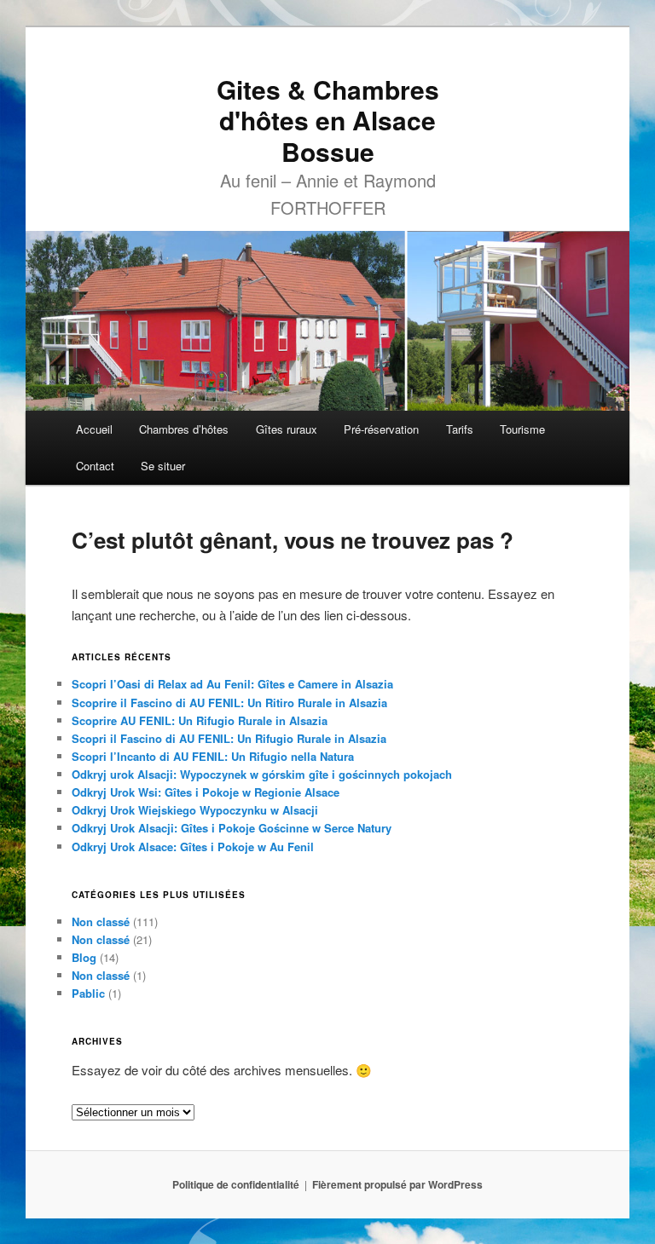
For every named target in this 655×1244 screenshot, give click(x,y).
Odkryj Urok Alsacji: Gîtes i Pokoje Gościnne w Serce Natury (231, 828)
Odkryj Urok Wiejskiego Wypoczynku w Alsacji (195, 810)
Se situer (163, 466)
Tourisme (522, 429)
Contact (95, 466)
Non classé (101, 921)
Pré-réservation (381, 429)
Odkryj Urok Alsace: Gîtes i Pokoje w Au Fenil (193, 846)
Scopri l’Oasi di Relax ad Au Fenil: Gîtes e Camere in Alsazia (232, 684)
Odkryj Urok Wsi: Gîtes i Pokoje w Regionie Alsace (205, 792)
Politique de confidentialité (235, 1184)
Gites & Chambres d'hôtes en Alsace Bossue (328, 120)
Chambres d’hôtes (184, 429)
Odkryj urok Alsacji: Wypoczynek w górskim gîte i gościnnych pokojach (262, 774)
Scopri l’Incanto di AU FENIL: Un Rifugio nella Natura (213, 756)
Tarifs (459, 429)
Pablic (88, 993)
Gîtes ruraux (286, 429)
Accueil (94, 429)
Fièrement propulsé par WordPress (397, 1184)
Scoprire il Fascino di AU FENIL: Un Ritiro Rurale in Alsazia (229, 702)
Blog (84, 957)
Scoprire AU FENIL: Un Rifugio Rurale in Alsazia (200, 720)
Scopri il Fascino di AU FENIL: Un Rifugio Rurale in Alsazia (229, 738)
